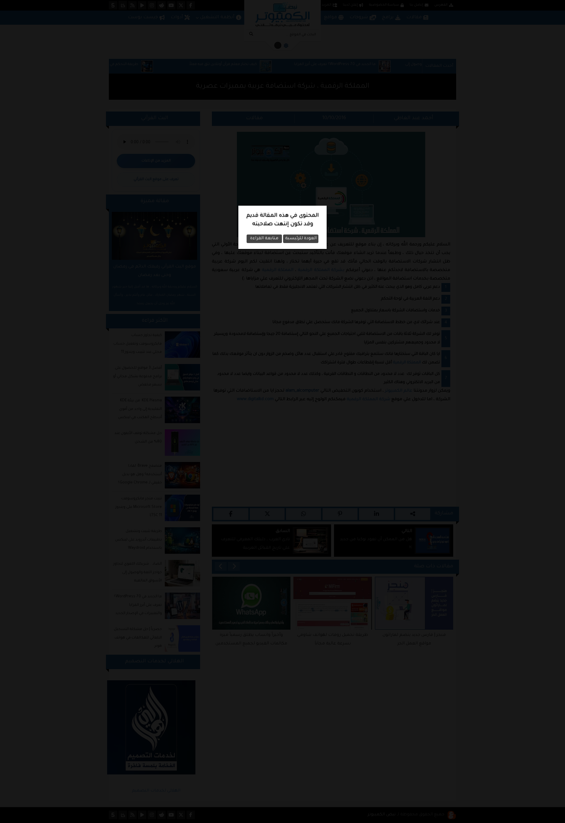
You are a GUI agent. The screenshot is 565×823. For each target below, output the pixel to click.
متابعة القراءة (264, 238)
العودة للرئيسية (301, 238)
